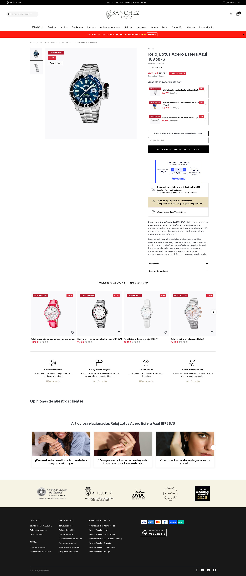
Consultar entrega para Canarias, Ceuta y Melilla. (177, 193)
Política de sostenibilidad (69, 547)
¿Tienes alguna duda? (171, 212)
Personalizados (206, 27)
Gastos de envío (66, 534)
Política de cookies (67, 530)
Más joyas (141, 27)
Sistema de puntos (37, 547)
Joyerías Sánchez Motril (98, 530)
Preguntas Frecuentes (68, 551)
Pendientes (77, 27)
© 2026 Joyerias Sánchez (39, 571)
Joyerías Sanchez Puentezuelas (102, 526)
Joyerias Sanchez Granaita (100, 543)
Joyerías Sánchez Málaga (99, 551)
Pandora (52, 27)
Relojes (128, 27)
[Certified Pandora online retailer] (170, 493)
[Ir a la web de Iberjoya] (99, 493)
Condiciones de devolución (70, 538)
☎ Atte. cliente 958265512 (41, 526)
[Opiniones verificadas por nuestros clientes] (52, 493)
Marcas (154, 27)
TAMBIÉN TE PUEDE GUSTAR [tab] (111, 283)
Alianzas (191, 27)
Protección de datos (67, 543)
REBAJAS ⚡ (37, 27)
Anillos (64, 27)
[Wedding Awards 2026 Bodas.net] (202, 493)
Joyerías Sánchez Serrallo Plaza (102, 534)
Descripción (178, 263)
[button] (72, 332)
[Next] (213, 312)
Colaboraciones (36, 534)
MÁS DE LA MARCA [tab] (139, 283)
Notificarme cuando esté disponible (178, 149)
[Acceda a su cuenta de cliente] (231, 14)
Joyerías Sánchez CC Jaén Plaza (102, 547)
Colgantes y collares (110, 27)
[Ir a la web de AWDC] (138, 493)
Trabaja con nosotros (38, 530)
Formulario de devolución (40, 551)
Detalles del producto (178, 271)
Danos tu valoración (155, 67)
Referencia (152, 63)
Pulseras (91, 27)
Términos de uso (66, 526)
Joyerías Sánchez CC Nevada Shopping (105, 538)
